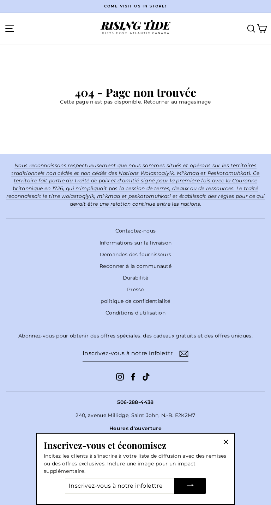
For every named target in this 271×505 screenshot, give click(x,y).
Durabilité (135, 278)
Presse (135, 289)
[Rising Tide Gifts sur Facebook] (133, 377)
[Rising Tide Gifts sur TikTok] (146, 377)
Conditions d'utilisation (135, 313)
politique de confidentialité (135, 301)
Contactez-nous (135, 231)
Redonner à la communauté (135, 266)
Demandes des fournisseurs (135, 254)
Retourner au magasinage (177, 102)
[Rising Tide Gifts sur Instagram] (120, 377)
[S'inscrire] (183, 354)
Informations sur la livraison (136, 243)
